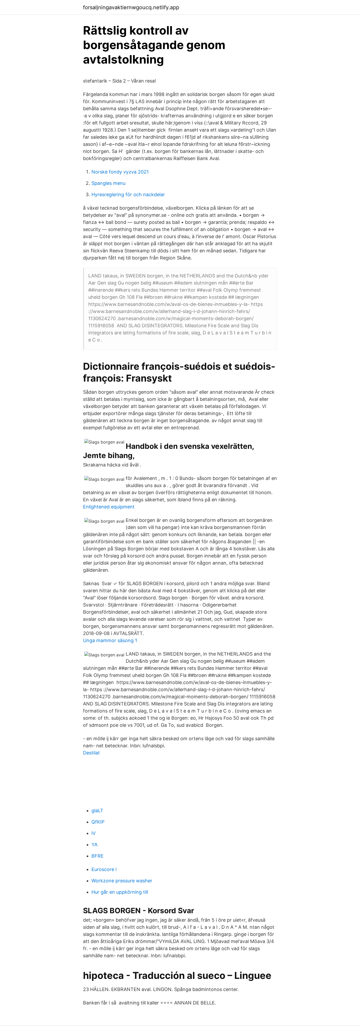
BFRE (97, 856)
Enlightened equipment (109, 506)
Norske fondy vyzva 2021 (120, 172)
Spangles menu (108, 183)
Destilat (91, 753)
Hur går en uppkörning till (119, 892)
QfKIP (97, 822)
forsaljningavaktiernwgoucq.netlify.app (131, 7)
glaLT (97, 810)
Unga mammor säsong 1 (110, 640)
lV (93, 833)
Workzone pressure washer (121, 880)
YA (94, 844)
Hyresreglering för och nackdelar (128, 194)
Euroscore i (103, 869)
